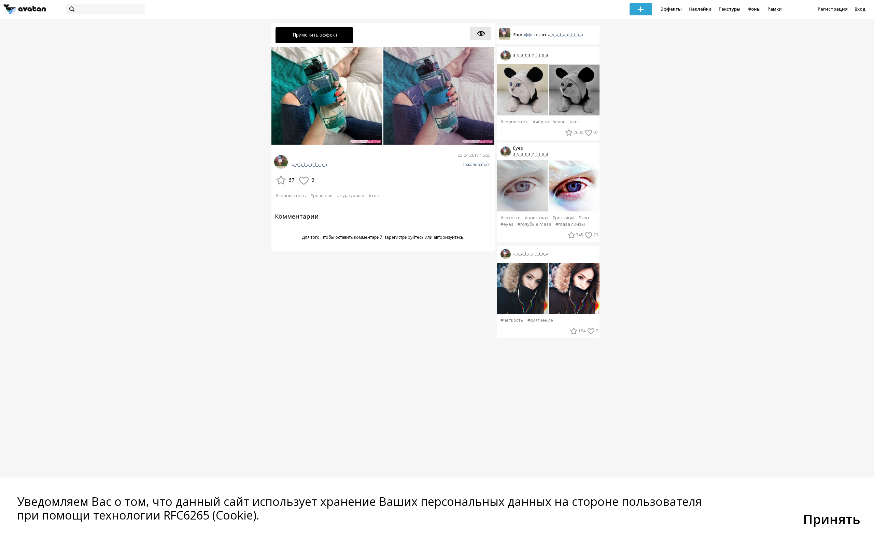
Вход (860, 9)
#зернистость (291, 195)
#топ (374, 195)
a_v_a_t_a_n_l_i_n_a (309, 165)
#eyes (507, 224)
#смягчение (540, 320)
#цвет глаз (536, 218)
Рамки (774, 9)
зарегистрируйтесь (404, 237)
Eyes (518, 148)
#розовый (321, 195)
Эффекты (671, 9)
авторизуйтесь (448, 237)
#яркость (511, 218)
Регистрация (833, 9)
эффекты (531, 35)
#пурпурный (350, 195)
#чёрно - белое (549, 122)
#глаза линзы (570, 224)
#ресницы (563, 218)
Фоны (754, 9)
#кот (575, 122)
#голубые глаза (534, 224)
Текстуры (729, 9)
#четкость (512, 320)
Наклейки (700, 9)
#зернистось (514, 122)
